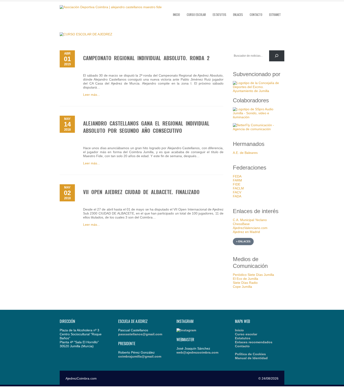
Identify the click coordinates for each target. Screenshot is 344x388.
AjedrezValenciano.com (250, 228)
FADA (237, 196)
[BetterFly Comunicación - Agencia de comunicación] (258, 129)
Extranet (275, 14)
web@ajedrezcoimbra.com (197, 352)
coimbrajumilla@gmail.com (139, 356)
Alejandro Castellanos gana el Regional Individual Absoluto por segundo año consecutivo (146, 126)
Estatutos (219, 14)
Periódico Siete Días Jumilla (253, 275)
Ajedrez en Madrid (246, 232)
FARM (237, 180)
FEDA (237, 176)
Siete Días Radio (245, 283)
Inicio (176, 14)
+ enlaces (243, 241)
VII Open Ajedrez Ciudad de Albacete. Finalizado (141, 192)
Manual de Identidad (251, 358)
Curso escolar (196, 14)
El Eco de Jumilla (245, 279)
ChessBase (241, 224)
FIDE (236, 184)
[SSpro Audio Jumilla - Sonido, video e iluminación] (258, 117)
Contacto (256, 14)
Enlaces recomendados (253, 342)
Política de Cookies (250, 354)
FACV (237, 192)
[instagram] (186, 330)
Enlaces (238, 14)
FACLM (238, 188)
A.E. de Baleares (245, 153)
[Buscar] (276, 55)
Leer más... (91, 94)
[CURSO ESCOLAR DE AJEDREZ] (86, 34)
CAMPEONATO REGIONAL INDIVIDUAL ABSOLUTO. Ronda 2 (146, 58)
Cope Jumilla (242, 286)
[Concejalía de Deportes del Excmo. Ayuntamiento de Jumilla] (258, 91)
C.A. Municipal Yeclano (250, 220)
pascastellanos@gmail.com (140, 334)
